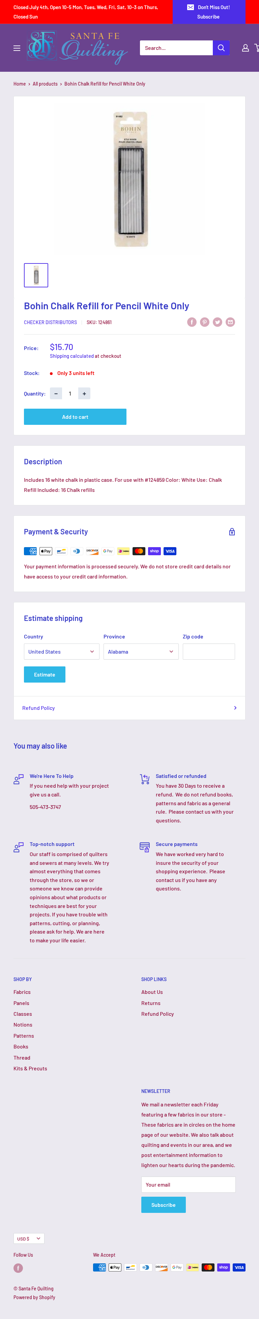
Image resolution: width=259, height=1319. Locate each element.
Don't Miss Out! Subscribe (213, 12)
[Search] (221, 47)
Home (19, 84)
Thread (21, 1057)
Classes (22, 1013)
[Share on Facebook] (192, 321)
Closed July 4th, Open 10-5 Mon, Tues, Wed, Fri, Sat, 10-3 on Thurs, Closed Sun (85, 12)
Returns (151, 1003)
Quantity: (35, 393)
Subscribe (163, 1204)
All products (45, 84)
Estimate (44, 674)
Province (114, 636)
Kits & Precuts (30, 1068)
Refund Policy (38, 707)
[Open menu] (16, 48)
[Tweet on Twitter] (217, 321)
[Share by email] (230, 321)
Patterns (23, 1035)
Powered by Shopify (34, 1297)
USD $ (23, 1239)
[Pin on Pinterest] (204, 321)
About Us (152, 991)
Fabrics (22, 991)
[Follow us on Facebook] (18, 1268)
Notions (22, 1024)
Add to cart (75, 416)
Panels (21, 1003)
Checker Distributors (50, 322)
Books (20, 1046)
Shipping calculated (72, 356)
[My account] (245, 48)
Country (33, 636)
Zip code (193, 636)
